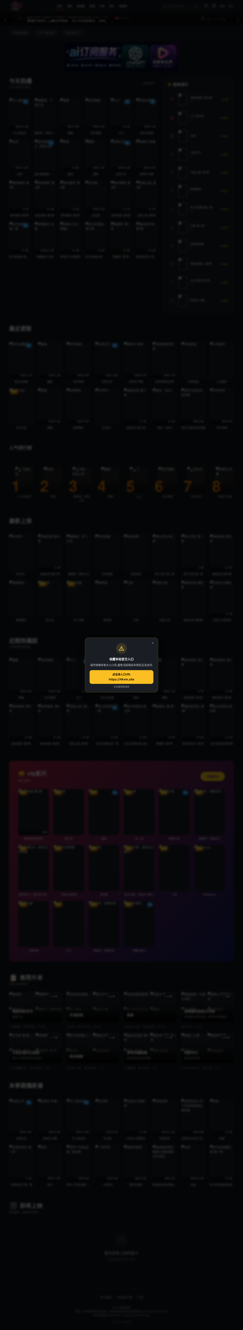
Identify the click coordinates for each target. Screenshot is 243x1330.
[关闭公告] (153, 643)
